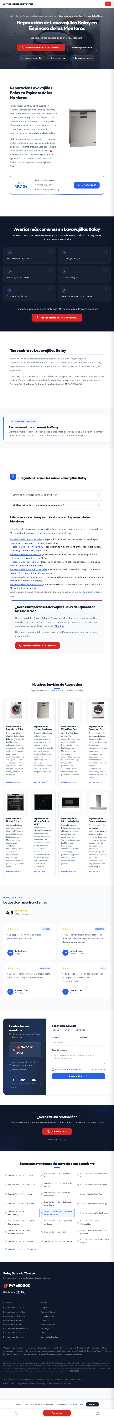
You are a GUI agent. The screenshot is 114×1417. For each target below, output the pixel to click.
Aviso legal (41, 1384)
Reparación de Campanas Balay (26, 584)
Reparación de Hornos (12, 1324)
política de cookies (76, 1404)
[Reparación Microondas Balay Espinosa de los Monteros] (71, 802)
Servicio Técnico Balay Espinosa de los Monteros (36, 16)
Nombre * (56, 1037)
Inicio (10, 16)
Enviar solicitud (76, 1076)
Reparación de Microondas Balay (27, 576)
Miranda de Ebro (47, 1316)
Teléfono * (84, 1037)
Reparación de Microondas (14, 1333)
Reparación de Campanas (13, 1337)
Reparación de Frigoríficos (14, 1316)
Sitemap (67, 1384)
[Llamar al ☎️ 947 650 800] (108, 4)
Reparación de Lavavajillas (14, 1312)
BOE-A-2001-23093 (72, 1371)
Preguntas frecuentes (26, 1384)
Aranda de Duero (48, 1312)
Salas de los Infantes (49, 1337)
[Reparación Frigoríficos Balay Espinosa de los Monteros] (71, 710)
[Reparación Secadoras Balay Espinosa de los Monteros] (98, 710)
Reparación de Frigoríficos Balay (26, 546)
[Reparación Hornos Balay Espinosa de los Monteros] (15, 802)
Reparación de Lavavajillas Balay (43, 728)
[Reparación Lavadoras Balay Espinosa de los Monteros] (15, 710)
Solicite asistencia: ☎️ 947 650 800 (43, 47)
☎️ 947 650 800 (88, 185)
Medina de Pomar (48, 1324)
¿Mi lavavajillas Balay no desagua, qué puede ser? (38, 505)
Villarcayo (45, 1328)
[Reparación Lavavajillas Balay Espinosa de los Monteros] (43, 710)
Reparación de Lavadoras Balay (26, 539)
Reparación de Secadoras (13, 1320)
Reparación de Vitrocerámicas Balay (28, 569)
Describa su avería (59, 1050)
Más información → (14, 782)
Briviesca (45, 1320)
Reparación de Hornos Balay (24, 561)
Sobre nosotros (9, 1384)
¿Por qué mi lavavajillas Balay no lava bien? (35, 495)
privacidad (77, 1069)
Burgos (44, 1308)
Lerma (43, 1333)
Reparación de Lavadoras (13, 1308)
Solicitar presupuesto (82, 47)
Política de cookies (54, 1384)
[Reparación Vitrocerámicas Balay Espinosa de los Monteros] (43, 802)
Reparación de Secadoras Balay (26, 554)
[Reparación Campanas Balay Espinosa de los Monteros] (98, 802)
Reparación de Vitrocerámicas (15, 1328)
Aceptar (92, 1404)
